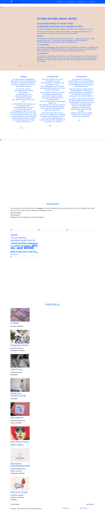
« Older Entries (14, 504)
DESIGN (60, 1)
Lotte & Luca (16, 369)
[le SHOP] (20, 315)
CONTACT (91, 1)
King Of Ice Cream (19, 492)
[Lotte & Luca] (20, 361)
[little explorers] (20, 409)
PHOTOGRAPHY (80, 1)
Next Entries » (90, 504)
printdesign (20, 326)
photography (14, 350)
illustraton (13, 326)
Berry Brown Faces (19, 442)
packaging (13, 499)
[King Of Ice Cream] (20, 484)
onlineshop (18, 471)
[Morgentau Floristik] (20, 337)
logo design (19, 348)
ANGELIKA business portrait (18, 394)
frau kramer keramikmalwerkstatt (20, 464)
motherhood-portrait (16, 372)
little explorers (17, 417)
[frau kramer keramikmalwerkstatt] (20, 455)
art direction (13, 495)
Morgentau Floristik (19, 345)
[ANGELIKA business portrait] (20, 385)
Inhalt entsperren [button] (15, 215)
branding (13, 348)
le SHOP (14, 323)
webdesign (21, 350)
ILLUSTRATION (70, 1)
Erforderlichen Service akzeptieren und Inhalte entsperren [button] (27, 217)
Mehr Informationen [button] (16, 212)
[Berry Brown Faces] (20, 433)
